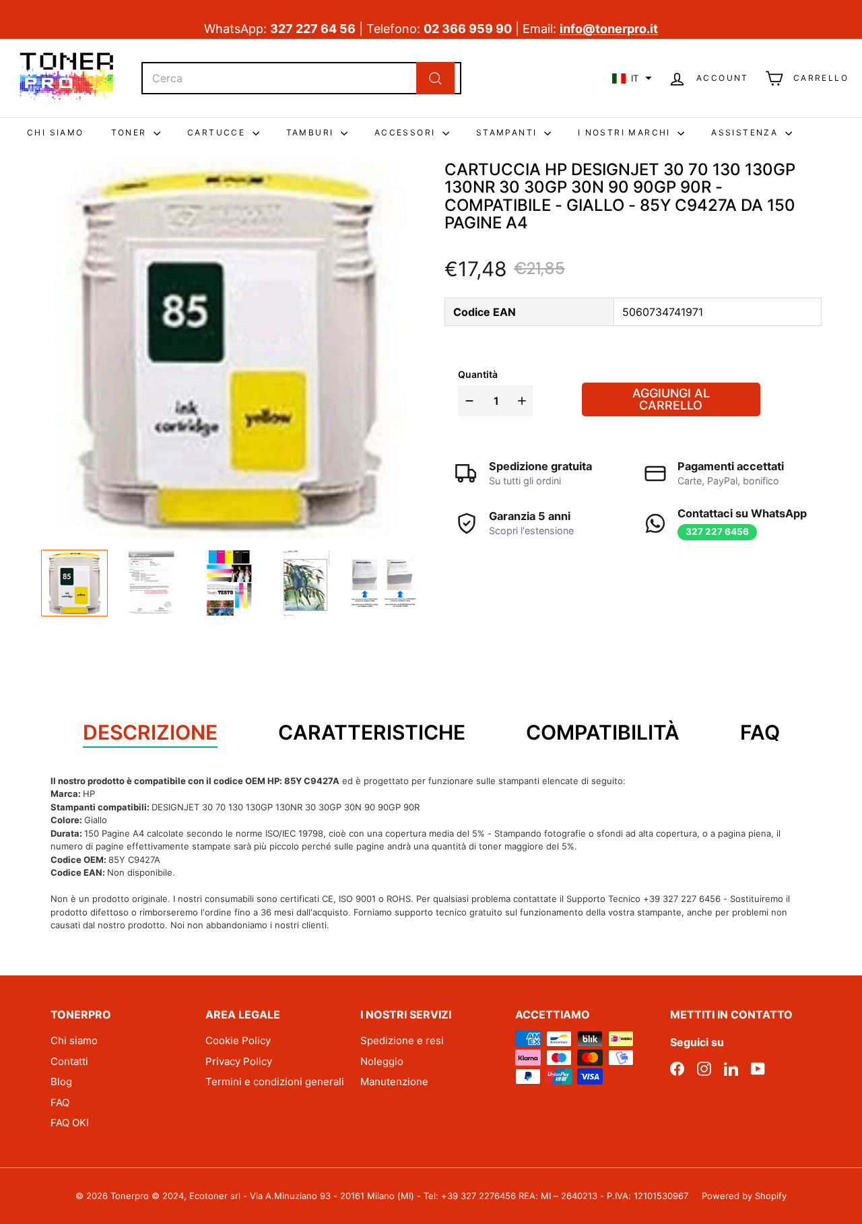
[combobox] (301, 78)
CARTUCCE (218, 132)
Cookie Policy (238, 1040)
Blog (61, 1081)
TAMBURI (311, 132)
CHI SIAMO (55, 132)
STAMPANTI (508, 132)
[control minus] (467, 400)
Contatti (69, 1061)
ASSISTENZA (746, 132)
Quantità (478, 374)
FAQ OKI (70, 1122)
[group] (74, 583)
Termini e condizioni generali (274, 1081)
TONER (130, 132)
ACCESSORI (406, 132)
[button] (632, 78)
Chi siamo (74, 1040)
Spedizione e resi (402, 1040)
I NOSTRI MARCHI (626, 132)
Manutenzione (394, 1081)
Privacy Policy (238, 1061)
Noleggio (381, 1061)
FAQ (60, 1102)
